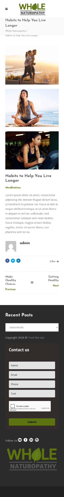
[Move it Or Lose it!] (32, 108)
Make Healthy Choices (10, 280)
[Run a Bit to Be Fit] (32, 65)
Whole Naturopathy (15, 31)
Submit (32, 422)
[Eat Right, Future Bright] (32, 150)
